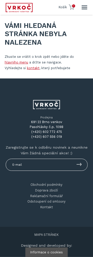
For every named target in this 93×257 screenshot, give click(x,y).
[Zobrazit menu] (84, 7)
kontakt (33, 68)
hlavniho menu (16, 62)
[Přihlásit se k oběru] (79, 165)
